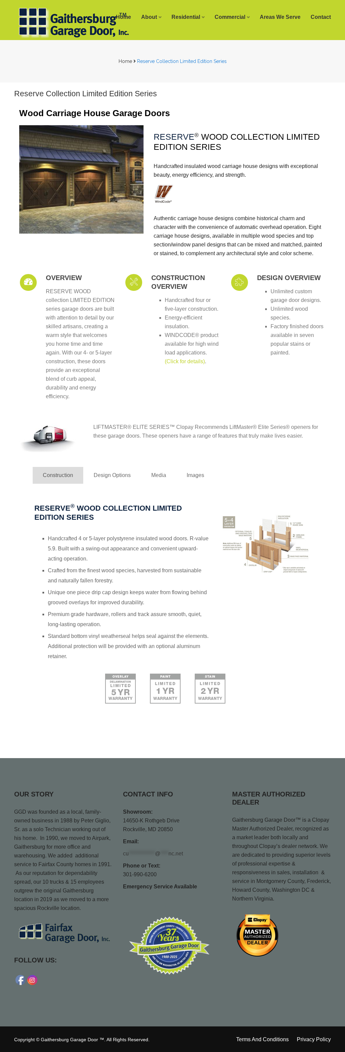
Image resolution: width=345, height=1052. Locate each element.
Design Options (112, 475)
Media (158, 475)
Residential (185, 17)
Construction (58, 475)
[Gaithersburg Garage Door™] (50, 22)
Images (195, 475)
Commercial (230, 17)
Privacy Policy (314, 1039)
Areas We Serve (280, 17)
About (149, 17)
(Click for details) (185, 361)
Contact (321, 17)
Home (123, 17)
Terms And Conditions (262, 1039)
